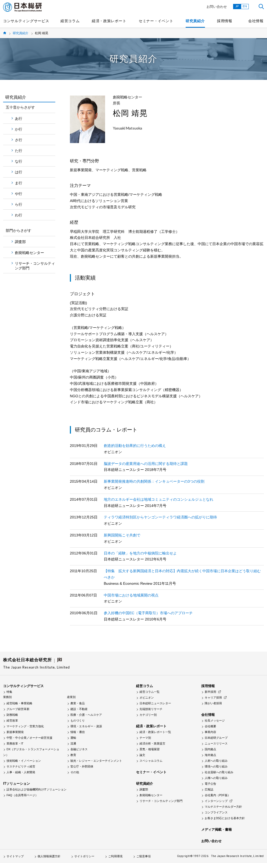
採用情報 (224, 21)
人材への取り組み (216, 760)
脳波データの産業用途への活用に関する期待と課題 (146, 464)
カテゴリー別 (148, 714)
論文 (142, 754)
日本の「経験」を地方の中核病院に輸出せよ (140, 553)
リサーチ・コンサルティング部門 (35, 265)
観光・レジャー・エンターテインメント (96, 760)
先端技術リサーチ (150, 709)
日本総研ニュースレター (155, 703)
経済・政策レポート (109, 21)
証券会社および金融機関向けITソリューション (36, 789)
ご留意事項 (143, 856)
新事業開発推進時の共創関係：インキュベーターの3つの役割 (154, 481)
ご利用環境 (115, 856)
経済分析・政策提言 (152, 743)
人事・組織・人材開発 (21, 772)
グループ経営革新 (18, 709)
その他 (74, 772)
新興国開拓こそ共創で (122, 535)
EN (245, 6)
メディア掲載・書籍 (216, 829)
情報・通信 (77, 732)
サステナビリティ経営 (21, 766)
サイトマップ (15, 856)
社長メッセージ (215, 720)
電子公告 (210, 783)
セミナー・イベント (156, 21)
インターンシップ (216, 800)
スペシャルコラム (150, 760)
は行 (18, 172)
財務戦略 (12, 714)
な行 (18, 161)
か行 (18, 129)
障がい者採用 (213, 703)
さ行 (18, 140)
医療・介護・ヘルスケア (86, 714)
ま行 (18, 183)
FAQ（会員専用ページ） (22, 795)
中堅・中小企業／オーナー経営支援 (29, 737)
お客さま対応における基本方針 (225, 818)
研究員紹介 (195, 21)
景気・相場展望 (149, 749)
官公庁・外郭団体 (81, 766)
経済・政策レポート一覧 (155, 732)
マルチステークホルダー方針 (223, 806)
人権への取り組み (216, 777)
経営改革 (12, 720)
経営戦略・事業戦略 (19, 703)
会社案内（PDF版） (217, 795)
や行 (18, 194)
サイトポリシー (84, 856)
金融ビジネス (79, 749)
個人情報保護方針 (49, 856)
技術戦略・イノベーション (24, 760)
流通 (73, 743)
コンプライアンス (216, 812)
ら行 (18, 204)
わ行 (18, 215)
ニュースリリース (216, 743)
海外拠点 (210, 754)
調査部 (20, 242)
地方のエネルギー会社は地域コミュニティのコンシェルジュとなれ (158, 499)
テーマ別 (145, 737)
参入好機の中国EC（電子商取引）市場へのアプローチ (148, 613)
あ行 (18, 118)
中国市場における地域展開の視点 (131, 595)
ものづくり (77, 720)
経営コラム (70, 21)
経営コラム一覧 (149, 691)
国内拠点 (210, 749)
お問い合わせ (217, 7)
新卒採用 (210, 691)
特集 (9, 691)
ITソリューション (16, 783)
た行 (18, 151)
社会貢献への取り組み (219, 772)
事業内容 (210, 732)
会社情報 (256, 21)
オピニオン (146, 697)
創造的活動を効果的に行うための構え (135, 446)
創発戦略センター (29, 253)
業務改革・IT (15, 743)
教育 (73, 754)
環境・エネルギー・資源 (86, 726)
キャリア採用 (213, 697)
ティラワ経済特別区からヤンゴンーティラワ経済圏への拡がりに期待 (160, 517)
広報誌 (209, 789)
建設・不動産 (79, 709)
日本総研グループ (216, 737)
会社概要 (210, 726)
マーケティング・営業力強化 (25, 726)
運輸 (73, 737)
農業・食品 (77, 703)
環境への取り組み (216, 766)
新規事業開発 (15, 732)
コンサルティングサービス (26, 21)
